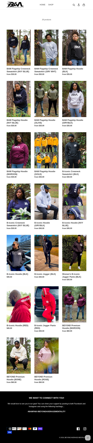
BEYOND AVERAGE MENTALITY (75, 437)
